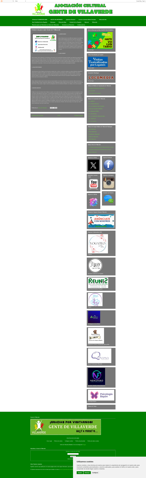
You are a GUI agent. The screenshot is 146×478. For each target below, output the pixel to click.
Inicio (58, 115)
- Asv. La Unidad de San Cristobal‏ (96, 106)
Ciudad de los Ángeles (75, 22)
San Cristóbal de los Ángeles (39, 22)
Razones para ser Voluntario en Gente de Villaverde (45, 24)
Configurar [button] (95, 472)
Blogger (84, 444)
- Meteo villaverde (92, 152)
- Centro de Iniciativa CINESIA (95, 108)
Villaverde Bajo (62, 22)
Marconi (87, 22)
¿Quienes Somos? (70, 19)
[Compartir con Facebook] (55, 108)
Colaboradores (81, 24)
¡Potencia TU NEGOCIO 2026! (39, 19)
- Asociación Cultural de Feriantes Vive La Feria (99, 149)
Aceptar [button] (80, 472)
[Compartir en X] (53, 108)
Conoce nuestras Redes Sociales (87, 19)
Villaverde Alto (103, 19)
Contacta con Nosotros (68, 24)
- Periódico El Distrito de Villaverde (96, 88)
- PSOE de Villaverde (93, 136)
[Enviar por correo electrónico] (50, 108)
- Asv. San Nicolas (92, 113)
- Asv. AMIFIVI (91, 101)
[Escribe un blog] (52, 108)
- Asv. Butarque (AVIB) (93, 111)
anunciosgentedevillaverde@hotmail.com (69, 469)
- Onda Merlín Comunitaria (94, 93)
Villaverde (94, 22)
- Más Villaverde (92, 129)
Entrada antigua (79, 115)
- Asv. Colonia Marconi (93, 103)
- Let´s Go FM (91, 90)
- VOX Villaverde (92, 139)
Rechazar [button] (87, 472)
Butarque (52, 22)
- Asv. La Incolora (92, 121)
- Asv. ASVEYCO (92, 118)
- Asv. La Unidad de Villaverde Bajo (96, 116)
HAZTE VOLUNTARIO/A (57, 19)
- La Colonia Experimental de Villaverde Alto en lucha (100, 147)
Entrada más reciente (37, 115)
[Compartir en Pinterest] (56, 108)
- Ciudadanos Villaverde (93, 134)
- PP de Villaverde (92, 131)
